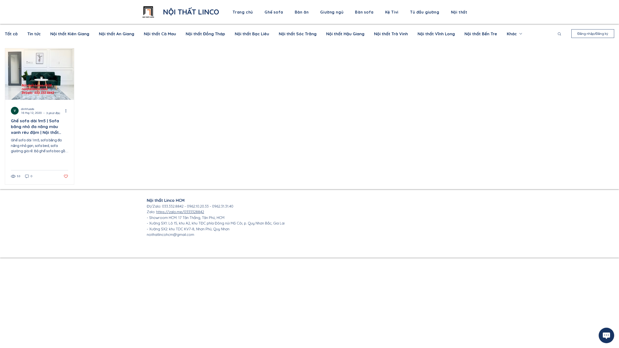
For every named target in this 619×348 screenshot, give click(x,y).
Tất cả (11, 33)
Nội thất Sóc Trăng (298, 33)
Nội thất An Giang (116, 33)
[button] (559, 34)
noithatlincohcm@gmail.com (170, 234)
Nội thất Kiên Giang (69, 33)
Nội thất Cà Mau (160, 33)
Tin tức (34, 33)
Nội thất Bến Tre (480, 33)
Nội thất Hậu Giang (345, 33)
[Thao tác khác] (67, 111)
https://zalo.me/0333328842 (180, 212)
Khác (512, 33)
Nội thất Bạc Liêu (252, 33)
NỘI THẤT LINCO (191, 11)
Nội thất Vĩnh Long (436, 33)
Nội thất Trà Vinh (391, 33)
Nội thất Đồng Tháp (205, 33)
